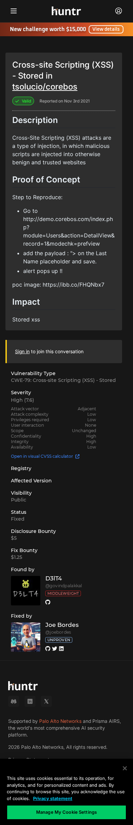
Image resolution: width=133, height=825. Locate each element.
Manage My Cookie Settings (66, 812)
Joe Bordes (62, 625)
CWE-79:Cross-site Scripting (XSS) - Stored (63, 380)
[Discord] (13, 701)
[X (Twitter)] (46, 701)
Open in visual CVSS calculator (42, 456)
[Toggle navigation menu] (13, 11)
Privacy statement (52, 798)
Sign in (22, 351)
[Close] (124, 768)
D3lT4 (53, 578)
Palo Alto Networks (60, 721)
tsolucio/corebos (44, 87)
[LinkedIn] (30, 701)
